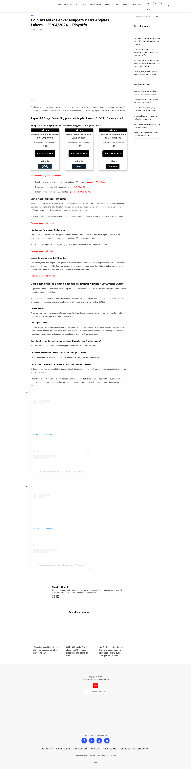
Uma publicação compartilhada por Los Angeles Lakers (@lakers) (61, 471)
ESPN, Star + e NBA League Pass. (85, 357)
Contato (95, 749)
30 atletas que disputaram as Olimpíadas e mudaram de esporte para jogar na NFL (146, 52)
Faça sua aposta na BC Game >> (44, 276)
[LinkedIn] (107, 740)
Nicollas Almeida (60, 587)
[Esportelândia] (42, 6)
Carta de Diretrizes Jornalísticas (71, 749)
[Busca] (167, 6)
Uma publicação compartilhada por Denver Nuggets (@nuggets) (60, 565)
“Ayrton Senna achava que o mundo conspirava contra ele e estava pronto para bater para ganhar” (147, 63)
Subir (96, 762)
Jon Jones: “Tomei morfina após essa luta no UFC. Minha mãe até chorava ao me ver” (147, 41)
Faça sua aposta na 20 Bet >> (43, 251)
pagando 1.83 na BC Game (81, 192)
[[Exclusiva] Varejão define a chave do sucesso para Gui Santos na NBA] (46, 633)
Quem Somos (46, 749)
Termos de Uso (109, 749)
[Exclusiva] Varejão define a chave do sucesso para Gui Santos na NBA (45, 650)
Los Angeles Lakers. (48, 292)
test (135, 33)
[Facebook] (84, 740)
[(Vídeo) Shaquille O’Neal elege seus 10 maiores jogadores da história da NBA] (79, 633)
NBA (32, 15)
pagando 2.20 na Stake (96, 182)
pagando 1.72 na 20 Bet (78, 187)
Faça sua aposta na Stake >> (42, 223)
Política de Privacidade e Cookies (135, 749)
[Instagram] (99, 740)
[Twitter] (92, 740)
